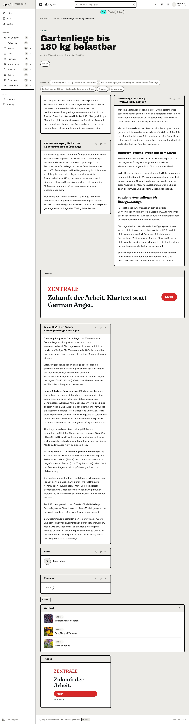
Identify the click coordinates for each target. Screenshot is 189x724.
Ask (184, 719)
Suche (10, 24)
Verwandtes (116, 89)
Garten (49, 587)
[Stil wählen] (162, 4)
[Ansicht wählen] (167, 4)
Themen (102, 89)
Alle (103, 12)
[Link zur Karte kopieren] (174, 99)
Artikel (112, 12)
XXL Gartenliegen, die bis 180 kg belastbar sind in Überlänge (129, 82)
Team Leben (59, 561)
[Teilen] (170, 99)
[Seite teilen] (156, 4)
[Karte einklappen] (179, 99)
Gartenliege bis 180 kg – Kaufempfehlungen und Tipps (68, 89)
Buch (121, 12)
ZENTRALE (44, 18)
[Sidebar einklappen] (40, 4)
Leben (56, 18)
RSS (174, 719)
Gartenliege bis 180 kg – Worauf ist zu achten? (74, 82)
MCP (179, 719)
